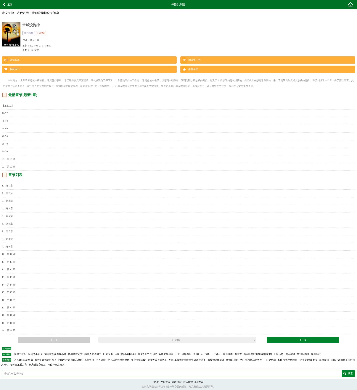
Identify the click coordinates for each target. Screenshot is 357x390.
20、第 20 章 (8, 330)
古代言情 (23, 12)
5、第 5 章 (7, 216)
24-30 (5, 151)
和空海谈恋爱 (138, 360)
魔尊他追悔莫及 (216, 360)
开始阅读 (15, 60)
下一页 (303, 340)
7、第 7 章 (7, 231)
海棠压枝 (316, 354)
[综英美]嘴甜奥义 (308, 360)
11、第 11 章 (8, 262)
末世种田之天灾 (56, 364)
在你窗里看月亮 (18, 364)
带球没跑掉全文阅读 (45, 12)
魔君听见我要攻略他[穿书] (258, 354)
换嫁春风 (186, 354)
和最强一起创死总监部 (70, 360)
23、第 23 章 (8, 159)
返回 (9, 4)
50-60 (5, 128)
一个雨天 (216, 354)
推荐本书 (193, 69)
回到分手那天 (35, 354)
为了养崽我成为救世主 (252, 360)
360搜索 (198, 382)
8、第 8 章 (7, 239)
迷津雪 (238, 354)
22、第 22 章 (8, 166)
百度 (156, 382)
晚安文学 (8, 12)
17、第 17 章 (8, 307)
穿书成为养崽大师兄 (118, 360)
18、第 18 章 (8, 315)
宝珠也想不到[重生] (125, 354)
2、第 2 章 (7, 193)
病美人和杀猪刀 (92, 354)
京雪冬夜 (89, 360)
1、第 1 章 (7, 185)
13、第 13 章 (8, 277)
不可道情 (101, 360)
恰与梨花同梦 (75, 354)
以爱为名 (108, 354)
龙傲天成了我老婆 (157, 360)
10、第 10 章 (8, 254)
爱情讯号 (198, 354)
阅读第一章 (194, 60)
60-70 (5, 121)
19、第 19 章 (8, 323)
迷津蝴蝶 (228, 354)
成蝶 (207, 354)
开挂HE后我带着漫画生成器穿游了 (187, 360)
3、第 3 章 (7, 201)
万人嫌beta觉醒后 (23, 360)
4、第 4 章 (7, 208)
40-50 (5, 136)
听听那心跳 (232, 360)
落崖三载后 (20, 354)
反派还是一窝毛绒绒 (284, 354)
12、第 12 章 (8, 269)
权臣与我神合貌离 (287, 360)
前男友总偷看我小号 (55, 354)
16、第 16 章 (8, 300)
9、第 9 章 (7, 246)
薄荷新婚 (324, 360)
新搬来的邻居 (166, 354)
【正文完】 (36, 50)
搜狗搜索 (165, 382)
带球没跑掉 (303, 354)
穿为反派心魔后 (37, 364)
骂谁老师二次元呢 (147, 354)
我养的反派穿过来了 (46, 360)
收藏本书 (15, 69)
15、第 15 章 (8, 292)
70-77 (5, 113)
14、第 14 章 (8, 284)
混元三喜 (34, 40)
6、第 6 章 (7, 224)
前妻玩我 (271, 360)
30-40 (5, 144)
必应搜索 (176, 382)
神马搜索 (188, 382)
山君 (177, 354)
